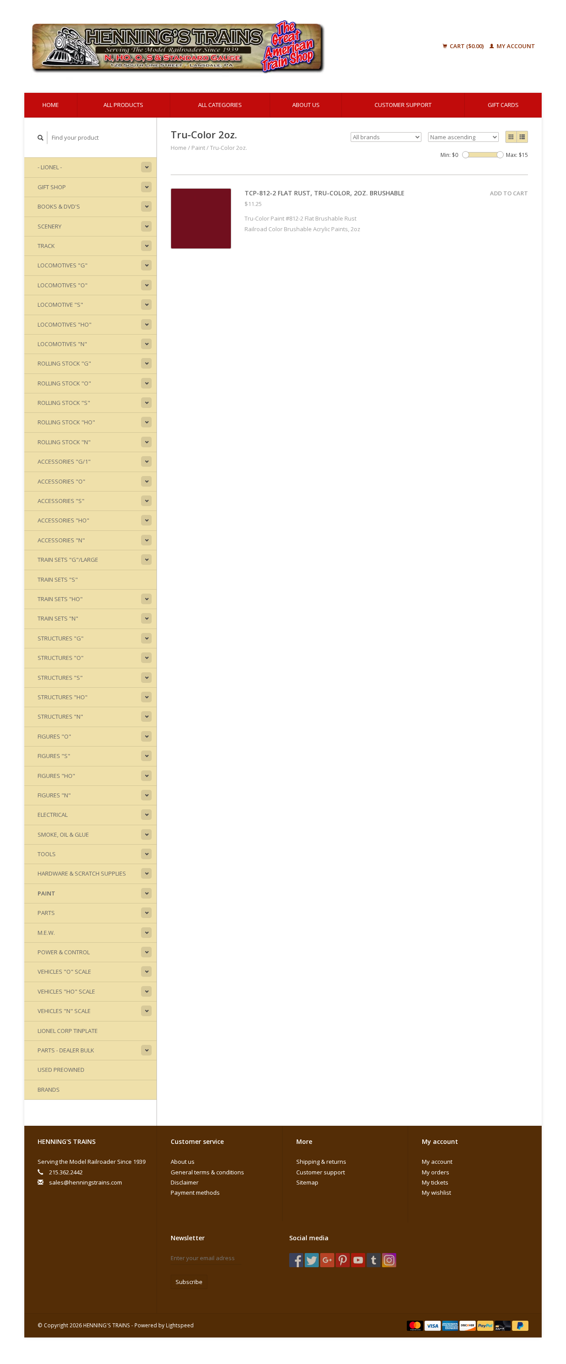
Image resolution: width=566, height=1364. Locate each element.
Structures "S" (60, 678)
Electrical (53, 815)
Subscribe (189, 1282)
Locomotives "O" (63, 285)
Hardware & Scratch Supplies (82, 873)
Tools (47, 854)
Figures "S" (54, 756)
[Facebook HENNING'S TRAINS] (296, 1260)
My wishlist (436, 1192)
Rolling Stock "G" (64, 363)
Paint (46, 893)
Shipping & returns (321, 1162)
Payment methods (195, 1192)
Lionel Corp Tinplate (68, 1031)
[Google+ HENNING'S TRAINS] (327, 1260)
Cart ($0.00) (466, 46)
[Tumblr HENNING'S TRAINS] (374, 1260)
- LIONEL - (50, 167)
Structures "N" (60, 716)
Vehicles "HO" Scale (66, 991)
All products (123, 105)
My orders (435, 1172)
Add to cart (509, 193)
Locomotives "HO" (65, 324)
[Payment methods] (415, 1325)
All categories (220, 105)
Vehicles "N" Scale (64, 1011)
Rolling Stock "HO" (66, 422)
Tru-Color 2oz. (228, 148)
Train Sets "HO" (60, 599)
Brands (49, 1089)
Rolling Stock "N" (64, 442)
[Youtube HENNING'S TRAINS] (358, 1260)
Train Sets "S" (58, 579)
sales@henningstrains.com (85, 1182)
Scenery (49, 226)
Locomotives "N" (62, 344)
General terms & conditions (207, 1172)
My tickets (435, 1182)
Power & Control (64, 952)
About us (306, 105)
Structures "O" (61, 658)
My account (515, 46)
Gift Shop (52, 187)
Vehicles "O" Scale (64, 971)
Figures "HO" (56, 776)
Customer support (403, 105)
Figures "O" (54, 736)
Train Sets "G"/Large (68, 560)
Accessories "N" (61, 540)
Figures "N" (54, 795)
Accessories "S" (61, 501)
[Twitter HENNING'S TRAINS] (312, 1260)
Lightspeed (180, 1325)
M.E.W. (46, 933)
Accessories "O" (61, 481)
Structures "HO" (63, 697)
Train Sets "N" (58, 618)
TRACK (46, 246)
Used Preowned (61, 1070)
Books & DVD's (59, 206)
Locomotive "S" (60, 305)
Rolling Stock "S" (64, 403)
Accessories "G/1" (64, 461)
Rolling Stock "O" (64, 383)
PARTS (46, 913)
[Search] (40, 137)
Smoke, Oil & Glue (63, 834)
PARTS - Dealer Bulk (66, 1050)
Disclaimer (185, 1182)
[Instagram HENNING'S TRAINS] (389, 1260)
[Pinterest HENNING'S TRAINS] (343, 1260)
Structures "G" (61, 638)
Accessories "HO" (63, 520)
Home (50, 105)
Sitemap (307, 1182)
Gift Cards (503, 105)
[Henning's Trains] (223, 46)
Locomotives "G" (63, 265)
